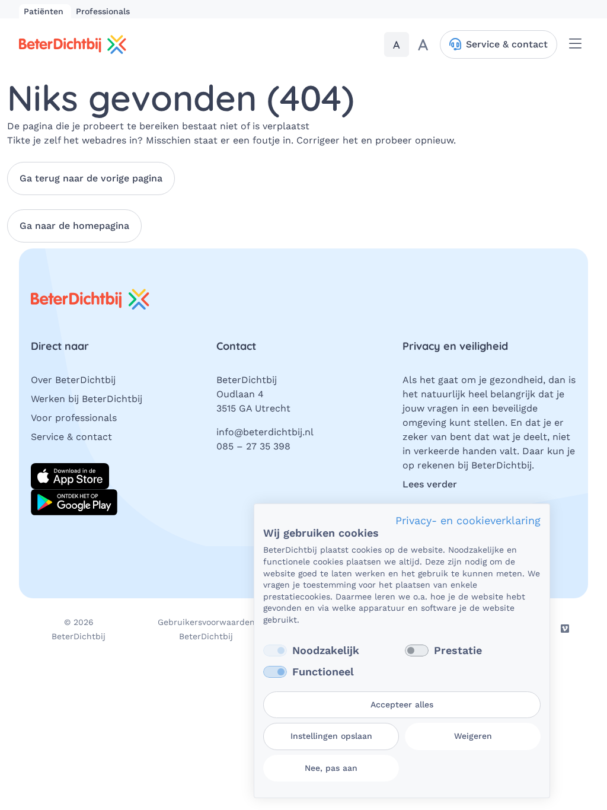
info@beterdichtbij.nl (265, 432)
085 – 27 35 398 (253, 446)
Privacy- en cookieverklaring (468, 520)
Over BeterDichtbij (73, 379)
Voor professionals (74, 417)
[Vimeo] (565, 628)
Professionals (103, 11)
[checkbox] (275, 650)
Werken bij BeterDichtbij (86, 398)
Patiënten (45, 11)
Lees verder (429, 484)
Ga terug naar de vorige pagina (91, 178)
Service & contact (71, 436)
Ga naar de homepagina (74, 225)
